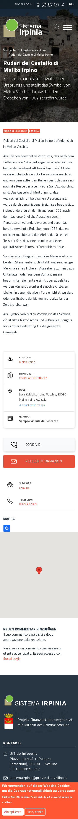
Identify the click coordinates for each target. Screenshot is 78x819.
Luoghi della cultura (33, 50)
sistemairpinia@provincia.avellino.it (38, 777)
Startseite (9, 50)
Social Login (23, 4)
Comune (24, 487)
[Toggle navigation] (67, 27)
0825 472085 (28, 504)
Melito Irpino (27, 361)
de (71, 4)
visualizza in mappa (33, 405)
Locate (6, 528)
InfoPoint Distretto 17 (33, 378)
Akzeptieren (12, 811)
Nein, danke (35, 811)
